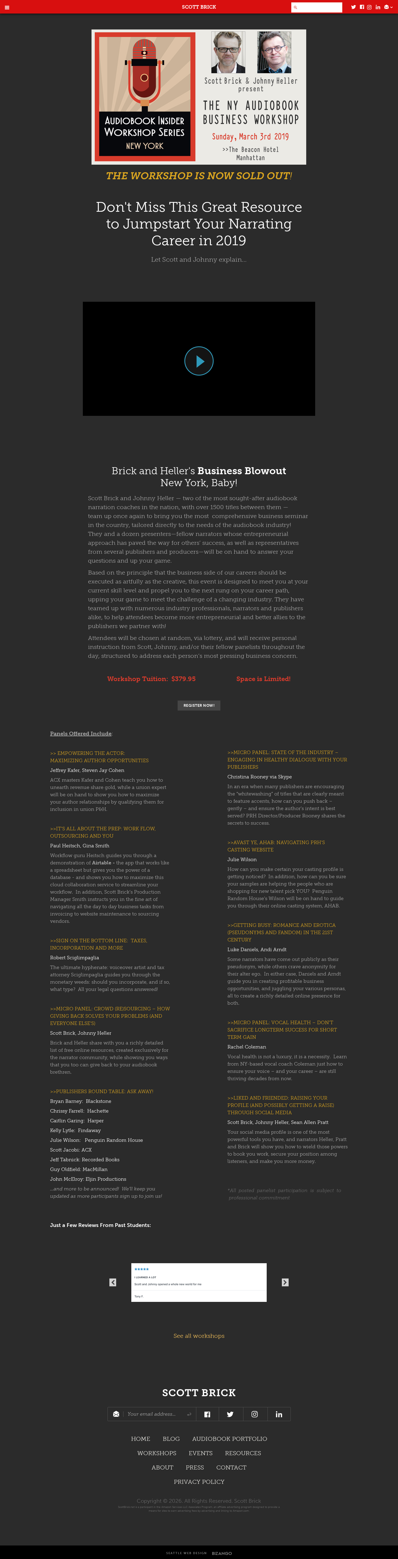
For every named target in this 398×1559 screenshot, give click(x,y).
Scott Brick (199, 1393)
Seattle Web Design (186, 1553)
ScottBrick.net (126, 1507)
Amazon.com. (241, 1510)
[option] (199, 1282)
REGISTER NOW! (199, 705)
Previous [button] (112, 1282)
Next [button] (285, 1282)
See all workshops (199, 1335)
